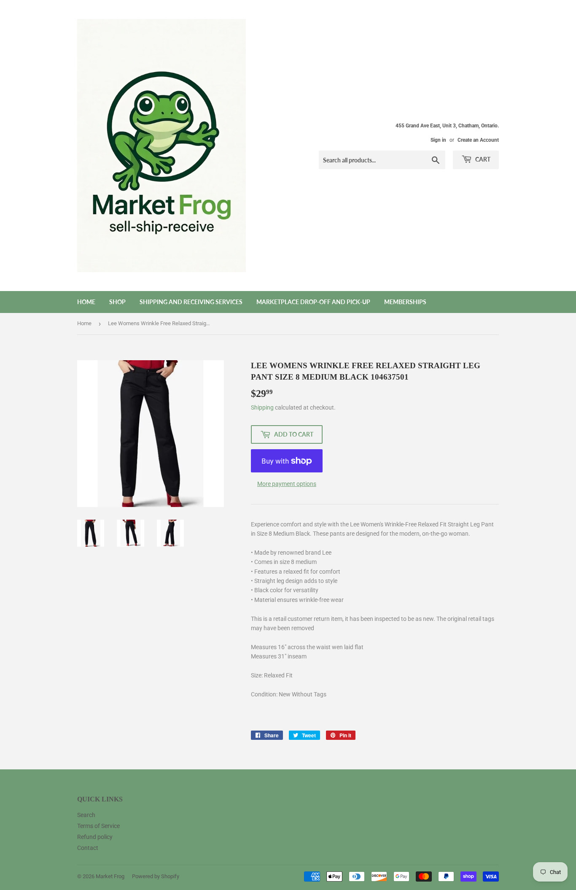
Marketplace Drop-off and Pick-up (313, 301)
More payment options (286, 483)
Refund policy (95, 836)
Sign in (438, 140)
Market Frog (110, 876)
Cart (482, 159)
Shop (117, 301)
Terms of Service (98, 826)
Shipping (262, 407)
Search (86, 815)
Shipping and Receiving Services (191, 301)
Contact (87, 847)
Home (86, 301)
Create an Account (478, 140)
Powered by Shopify (155, 876)
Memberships (405, 301)
